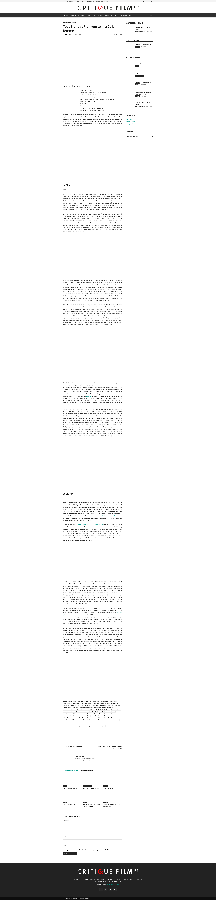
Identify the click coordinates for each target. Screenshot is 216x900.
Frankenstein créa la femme (88, 709)
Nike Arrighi (74, 717)
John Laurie (80, 713)
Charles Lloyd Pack (104, 703)
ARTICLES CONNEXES (70, 770)
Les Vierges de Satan (85, 715)
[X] (149, 1)
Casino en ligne (130, 123)
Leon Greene (76, 715)
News (94, 15)
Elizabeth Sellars (67, 709)
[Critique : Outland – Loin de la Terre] (130, 76)
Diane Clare (110, 705)
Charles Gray (96, 703)
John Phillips (87, 713)
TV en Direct (129, 119)
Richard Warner (85, 721)
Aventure (138, 46)
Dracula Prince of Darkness (100, 707)
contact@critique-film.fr (112, 884)
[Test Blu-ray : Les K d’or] (72, 796)
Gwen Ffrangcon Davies (69, 711)
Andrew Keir (88, 701)
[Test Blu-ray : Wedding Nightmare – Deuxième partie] (112, 796)
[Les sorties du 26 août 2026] (130, 32)
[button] (151, 15)
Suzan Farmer (91, 723)
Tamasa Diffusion (100, 723)
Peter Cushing (67, 719)
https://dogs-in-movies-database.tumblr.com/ (85, 758)
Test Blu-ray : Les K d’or (69, 804)
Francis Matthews (76, 709)
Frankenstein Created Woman (103, 709)
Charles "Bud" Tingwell (86, 703)
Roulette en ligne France (132, 125)
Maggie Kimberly (95, 715)
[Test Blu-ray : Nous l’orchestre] (72, 780)
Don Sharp (75, 707)
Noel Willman (82, 717)
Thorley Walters (109, 726)
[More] (80, 38)
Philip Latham (75, 719)
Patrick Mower (90, 717)
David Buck (87, 705)
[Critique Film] (108, 8)
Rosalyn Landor (110, 721)
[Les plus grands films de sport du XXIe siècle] (130, 97)
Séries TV (100, 15)
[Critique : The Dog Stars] (130, 49)
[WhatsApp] (76, 38)
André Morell (80, 701)
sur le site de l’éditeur (106, 516)
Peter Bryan (114, 717)
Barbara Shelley (104, 701)
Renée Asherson (115, 719)
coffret (90, 524)
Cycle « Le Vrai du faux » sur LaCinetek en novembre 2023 (110, 747)
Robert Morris (93, 721)
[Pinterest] (72, 38)
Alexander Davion (72, 701)
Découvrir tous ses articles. (105, 761)
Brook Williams (67, 703)
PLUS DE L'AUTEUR (86, 770)
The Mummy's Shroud (79, 726)
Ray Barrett (107, 719)
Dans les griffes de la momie (70, 705)
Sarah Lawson (75, 723)
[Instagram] (146, 1)
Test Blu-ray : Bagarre (108, 788)
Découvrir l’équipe (90, 1)
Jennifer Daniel (112, 711)
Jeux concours (114, 15)
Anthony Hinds (96, 701)
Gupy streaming (130, 121)
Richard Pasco (77, 721)
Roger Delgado (101, 721)
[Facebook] (143, 1)
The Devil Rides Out (68, 726)
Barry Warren (113, 701)
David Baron (81, 705)
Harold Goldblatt (94, 711)
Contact (106, 1)
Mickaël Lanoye (68, 34)
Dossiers (137, 96)
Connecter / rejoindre (80, 1)
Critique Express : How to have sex (72, 746)
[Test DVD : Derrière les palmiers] (92, 780)
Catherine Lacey (75, 703)
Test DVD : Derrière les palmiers (91, 788)
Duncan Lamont (110, 707)
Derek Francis (103, 705)
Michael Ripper (67, 717)
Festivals (107, 15)
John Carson (66, 713)
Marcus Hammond (105, 715)
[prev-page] (64, 810)
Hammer (78, 711)
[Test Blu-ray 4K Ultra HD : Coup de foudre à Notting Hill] (92, 796)
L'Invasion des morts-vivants (105, 713)
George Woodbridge (115, 709)
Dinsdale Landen (67, 707)
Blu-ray (80, 20)
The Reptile (101, 726)
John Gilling (73, 713)
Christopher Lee (114, 703)
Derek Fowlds (95, 705)
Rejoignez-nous (99, 1)
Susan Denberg (83, 723)
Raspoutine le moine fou (85, 719)
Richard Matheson (68, 721)
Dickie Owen (117, 705)
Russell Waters (67, 723)
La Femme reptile (67, 715)
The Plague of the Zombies (92, 726)
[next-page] (67, 810)
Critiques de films (74, 15)
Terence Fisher (109, 723)
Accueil (66, 15)
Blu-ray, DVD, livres (85, 15)
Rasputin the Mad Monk (97, 719)
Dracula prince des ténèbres (85, 707)
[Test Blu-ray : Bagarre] (112, 780)
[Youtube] (152, 1)
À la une (105, 786)
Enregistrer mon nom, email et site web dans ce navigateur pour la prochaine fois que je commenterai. (93, 850)
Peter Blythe (106, 717)
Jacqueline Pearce (103, 711)
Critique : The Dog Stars (143, 45)
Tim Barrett (117, 726)
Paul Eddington (98, 717)
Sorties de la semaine (126, 15)
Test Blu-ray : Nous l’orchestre (70, 788)
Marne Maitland (114, 715)
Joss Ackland (95, 713)
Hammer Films (85, 711)
